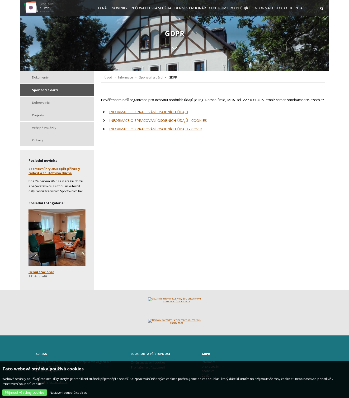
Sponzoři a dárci (151, 77)
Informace (264, 7)
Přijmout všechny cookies (24, 392)
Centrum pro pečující (229, 7)
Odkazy (37, 140)
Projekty (38, 115)
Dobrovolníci (41, 102)
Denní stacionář (190, 7)
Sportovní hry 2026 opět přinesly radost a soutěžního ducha (54, 171)
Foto (282, 7)
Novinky (119, 7)
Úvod (108, 77)
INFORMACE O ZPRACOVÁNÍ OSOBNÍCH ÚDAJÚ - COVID (155, 129)
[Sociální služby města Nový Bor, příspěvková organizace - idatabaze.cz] (174, 308)
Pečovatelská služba (151, 7)
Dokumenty (40, 77)
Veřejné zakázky (44, 128)
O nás (103, 7)
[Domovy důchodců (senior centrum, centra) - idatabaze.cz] (174, 323)
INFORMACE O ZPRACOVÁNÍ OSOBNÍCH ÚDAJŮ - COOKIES (158, 120)
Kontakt (298, 7)
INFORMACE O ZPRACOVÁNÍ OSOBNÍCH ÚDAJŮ (148, 111)
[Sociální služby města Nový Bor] (39, 13)
